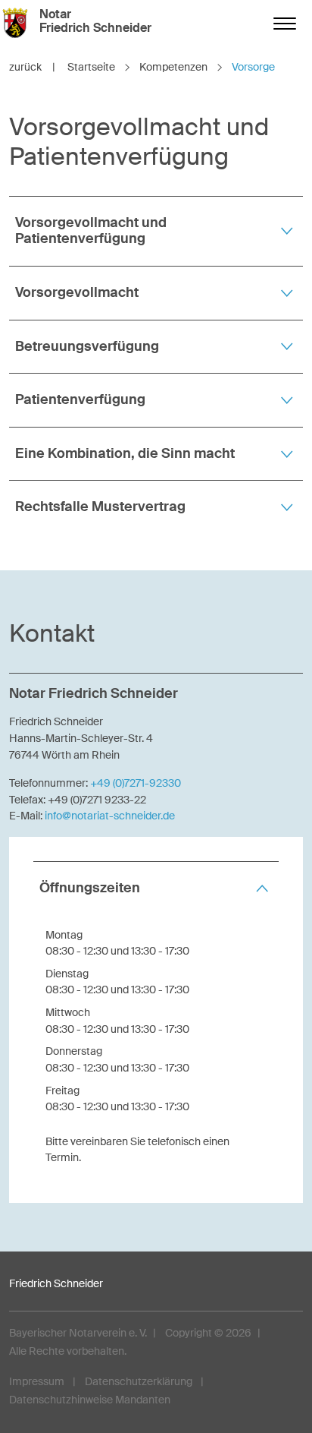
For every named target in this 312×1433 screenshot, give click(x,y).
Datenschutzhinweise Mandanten (89, 1399)
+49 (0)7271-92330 (135, 783)
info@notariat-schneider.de (110, 815)
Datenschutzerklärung (138, 1381)
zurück (32, 67)
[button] (156, 231)
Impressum (36, 1381)
